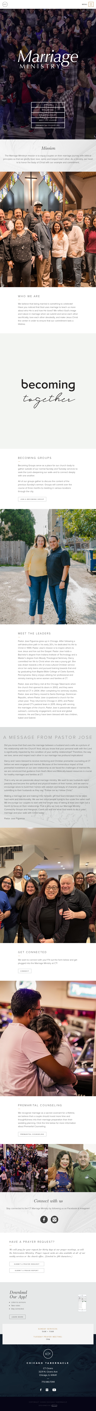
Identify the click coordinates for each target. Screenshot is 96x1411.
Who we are (29, 296)
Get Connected (32, 952)
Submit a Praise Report (26, 1270)
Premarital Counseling (40, 1105)
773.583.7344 (48, 1381)
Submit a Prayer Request (27, 1264)
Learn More (17, 1317)
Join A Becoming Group (32, 499)
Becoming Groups (35, 458)
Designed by (45, 1405)
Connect (24, 971)
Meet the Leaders (34, 633)
